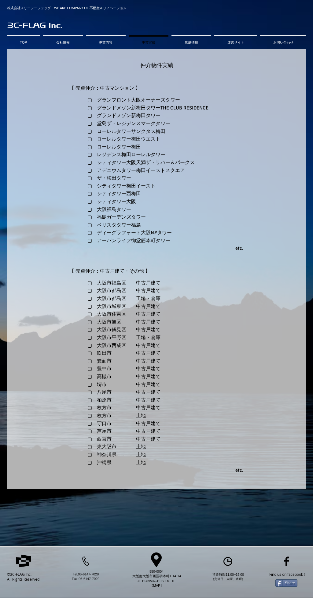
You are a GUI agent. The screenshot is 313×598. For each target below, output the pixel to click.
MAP (156, 585)
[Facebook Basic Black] (286, 561)
